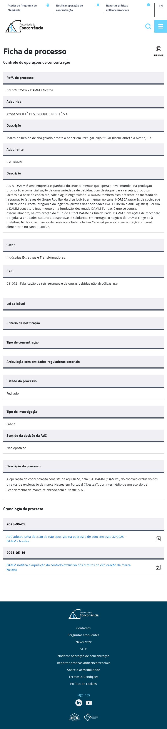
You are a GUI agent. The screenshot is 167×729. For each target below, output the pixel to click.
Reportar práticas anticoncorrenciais (117, 7)
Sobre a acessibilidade (83, 670)
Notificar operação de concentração (69, 7)
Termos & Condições (84, 677)
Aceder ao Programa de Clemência (22, 7)
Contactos (83, 628)
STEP (83, 649)
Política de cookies (83, 684)
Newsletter (84, 642)
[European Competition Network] (75, 716)
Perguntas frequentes (83, 635)
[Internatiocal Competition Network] (91, 716)
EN (161, 6)
